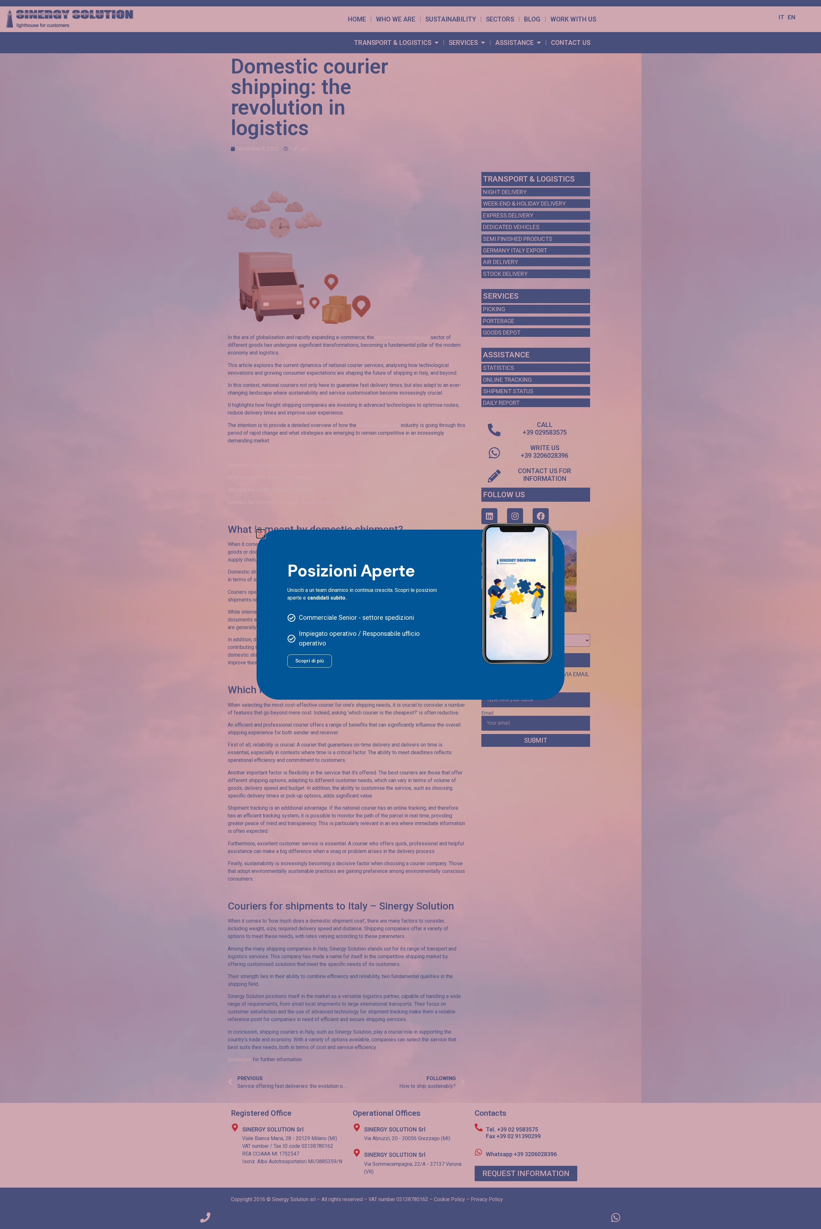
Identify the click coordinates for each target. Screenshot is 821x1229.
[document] (410, 614)
